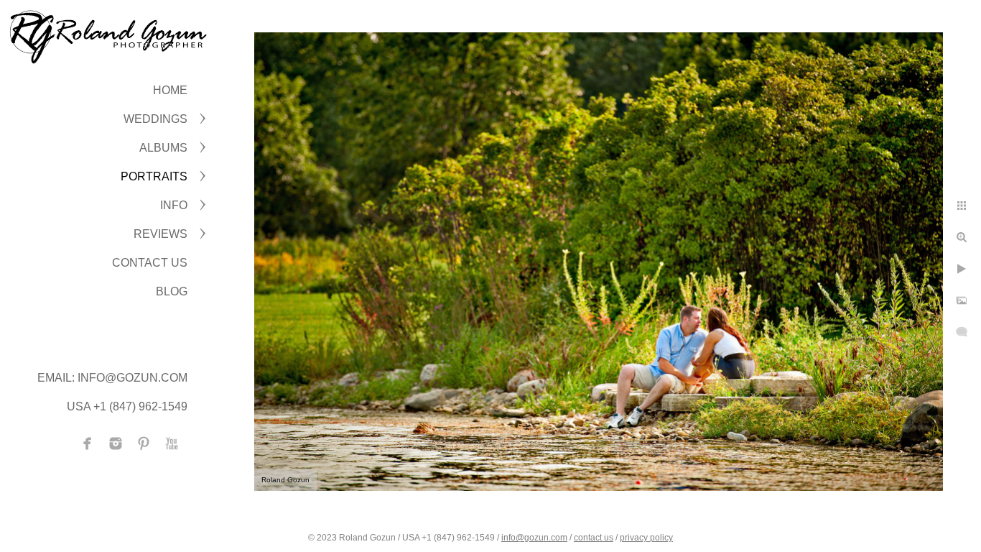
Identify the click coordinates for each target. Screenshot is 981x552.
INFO (173, 205)
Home (170, 90)
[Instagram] (115, 443)
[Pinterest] (143, 443)
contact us (593, 538)
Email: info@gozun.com (112, 378)
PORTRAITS (154, 176)
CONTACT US (149, 263)
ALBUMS (163, 148)
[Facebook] (87, 443)
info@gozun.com (534, 538)
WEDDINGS (155, 119)
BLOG (171, 291)
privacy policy (646, 538)
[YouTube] (171, 443)
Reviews (160, 234)
